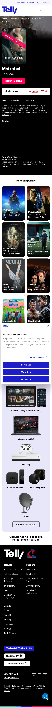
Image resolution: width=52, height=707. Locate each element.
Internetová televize (13, 569)
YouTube (34, 539)
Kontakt (32, 2)
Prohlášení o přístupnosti (31, 591)
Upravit (24, 372)
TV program (9, 586)
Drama (40, 19)
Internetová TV (33, 569)
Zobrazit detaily (37, 357)
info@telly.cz (11, 677)
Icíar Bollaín (12, 159)
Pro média (8, 624)
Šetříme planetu (33, 586)
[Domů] (10, 10)
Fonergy (7, 628)
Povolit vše (26, 365)
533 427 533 (11, 674)
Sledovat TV (12, 655)
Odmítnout (26, 379)
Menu (43, 10)
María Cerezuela (34, 164)
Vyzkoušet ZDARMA (17, 648)
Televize (13, 19)
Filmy (32, 19)
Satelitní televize (11, 574)
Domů (4, 19)
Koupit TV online (13, 80)
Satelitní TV (31, 574)
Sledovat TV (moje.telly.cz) (10, 596)
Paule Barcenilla (19, 164)
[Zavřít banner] (48, 326)
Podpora (30, 564)
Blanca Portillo (13, 162)
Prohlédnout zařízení (26, 524)
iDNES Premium (11, 633)
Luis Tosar (24, 162)
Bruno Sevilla (35, 162)
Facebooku (35, 536)
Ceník (6, 590)
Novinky (7, 619)
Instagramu (19, 539)
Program (23, 19)
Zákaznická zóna (21, 2)
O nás (6, 610)
